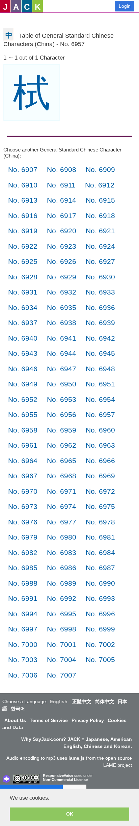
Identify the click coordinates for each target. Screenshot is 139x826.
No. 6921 (100, 231)
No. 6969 (100, 476)
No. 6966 (100, 460)
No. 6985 (22, 568)
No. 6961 (22, 445)
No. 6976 (22, 522)
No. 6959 (61, 430)
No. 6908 (61, 169)
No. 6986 (61, 568)
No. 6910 (22, 185)
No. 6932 (61, 292)
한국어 (18, 708)
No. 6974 (61, 506)
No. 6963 (100, 445)
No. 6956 (61, 414)
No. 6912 (99, 185)
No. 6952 (22, 399)
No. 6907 (22, 169)
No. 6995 (61, 614)
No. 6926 (61, 261)
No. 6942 (100, 338)
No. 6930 (100, 277)
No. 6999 (100, 629)
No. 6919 (22, 231)
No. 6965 (61, 460)
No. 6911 (61, 185)
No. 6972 (100, 491)
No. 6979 (22, 537)
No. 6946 (22, 369)
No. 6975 (100, 506)
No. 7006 (22, 675)
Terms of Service (49, 720)
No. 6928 (22, 277)
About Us (15, 720)
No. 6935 (61, 307)
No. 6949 (22, 384)
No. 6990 (100, 583)
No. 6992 (61, 598)
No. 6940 (22, 338)
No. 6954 (100, 399)
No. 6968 (61, 476)
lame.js (76, 758)
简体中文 (104, 701)
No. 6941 (61, 338)
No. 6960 (100, 430)
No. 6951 (100, 384)
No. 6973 (22, 506)
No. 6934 (22, 307)
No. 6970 (22, 491)
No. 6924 (100, 246)
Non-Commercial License (65, 780)
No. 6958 (22, 430)
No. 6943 (22, 353)
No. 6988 (22, 583)
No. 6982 (22, 552)
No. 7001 (61, 644)
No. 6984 (100, 552)
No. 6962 (61, 445)
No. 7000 (22, 644)
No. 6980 (61, 537)
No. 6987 (100, 568)
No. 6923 (61, 246)
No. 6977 (61, 522)
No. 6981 (100, 537)
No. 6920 (61, 231)
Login (125, 6)
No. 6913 (22, 200)
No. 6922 (22, 246)
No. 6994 (22, 614)
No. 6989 (61, 583)
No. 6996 (100, 614)
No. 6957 (100, 414)
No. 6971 (61, 491)
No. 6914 (61, 200)
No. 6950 (61, 384)
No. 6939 (100, 322)
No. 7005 (100, 659)
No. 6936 (100, 307)
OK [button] (69, 814)
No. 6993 (100, 598)
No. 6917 (61, 215)
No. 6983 (61, 552)
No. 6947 (61, 369)
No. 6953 (61, 399)
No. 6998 (61, 629)
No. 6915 (100, 200)
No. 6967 (22, 476)
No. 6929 (61, 277)
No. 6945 (100, 353)
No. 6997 (22, 629)
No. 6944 (61, 353)
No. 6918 (100, 215)
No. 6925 (22, 261)
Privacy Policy (88, 720)
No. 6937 (22, 322)
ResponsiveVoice (58, 775)
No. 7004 (61, 659)
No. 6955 (22, 414)
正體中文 (81, 701)
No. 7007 (61, 675)
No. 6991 (22, 598)
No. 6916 (22, 215)
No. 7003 (22, 659)
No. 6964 (22, 460)
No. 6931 (22, 292)
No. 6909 (100, 169)
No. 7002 (100, 644)
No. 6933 (100, 292)
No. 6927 (100, 261)
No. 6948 (100, 369)
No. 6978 (100, 522)
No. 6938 (61, 322)
